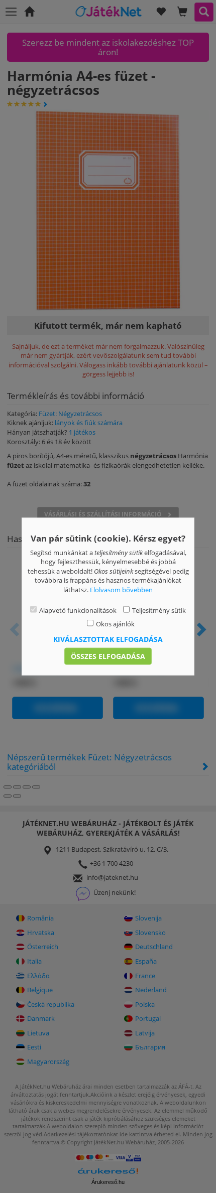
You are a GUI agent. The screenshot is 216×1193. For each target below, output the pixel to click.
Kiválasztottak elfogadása (108, 639)
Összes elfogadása (108, 656)
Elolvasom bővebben (121, 589)
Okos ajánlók (115, 623)
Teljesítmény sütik (159, 610)
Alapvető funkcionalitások (78, 610)
